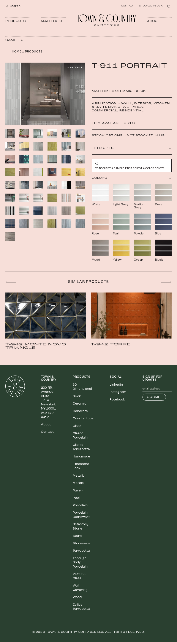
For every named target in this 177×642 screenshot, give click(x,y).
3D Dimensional (82, 387)
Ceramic (124, 91)
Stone (77, 536)
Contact (128, 6)
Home (16, 51)
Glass (77, 426)
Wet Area (133, 107)
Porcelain (80, 505)
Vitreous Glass (79, 576)
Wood (77, 597)
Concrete (80, 411)
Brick (140, 91)
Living (114, 107)
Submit (154, 397)
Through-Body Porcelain (80, 562)
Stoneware (81, 543)
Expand (75, 68)
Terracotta (81, 551)
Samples (14, 40)
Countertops (83, 418)
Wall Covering (80, 588)
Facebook (117, 399)
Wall (126, 103)
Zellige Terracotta (81, 607)
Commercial (104, 110)
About (153, 21)
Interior (142, 103)
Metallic (78, 475)
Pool (76, 498)
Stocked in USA (151, 6)
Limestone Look (81, 466)
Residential (131, 110)
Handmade (81, 456)
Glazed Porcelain (80, 435)
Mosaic (78, 483)
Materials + (53, 21)
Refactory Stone (80, 526)
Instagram (118, 392)
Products (15, 21)
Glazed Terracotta (81, 447)
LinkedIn (116, 384)
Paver (77, 490)
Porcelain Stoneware (81, 515)
